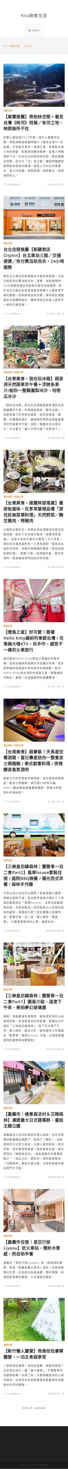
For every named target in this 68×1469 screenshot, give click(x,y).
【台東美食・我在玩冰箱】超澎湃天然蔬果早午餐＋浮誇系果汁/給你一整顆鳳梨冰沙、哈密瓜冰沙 (33, 387)
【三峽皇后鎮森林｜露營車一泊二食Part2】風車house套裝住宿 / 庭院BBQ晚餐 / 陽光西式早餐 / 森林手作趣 (33, 875)
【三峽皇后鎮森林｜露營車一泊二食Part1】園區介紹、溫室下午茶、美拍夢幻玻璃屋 (33, 1001)
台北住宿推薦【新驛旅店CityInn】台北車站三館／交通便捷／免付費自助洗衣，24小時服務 (33, 258)
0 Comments (13, 184)
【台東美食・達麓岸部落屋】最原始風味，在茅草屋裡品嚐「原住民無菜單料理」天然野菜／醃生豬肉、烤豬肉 (33, 511)
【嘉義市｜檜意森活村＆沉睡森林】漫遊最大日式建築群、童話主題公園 (33, 1120)
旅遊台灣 (7, 110)
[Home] (4, 46)
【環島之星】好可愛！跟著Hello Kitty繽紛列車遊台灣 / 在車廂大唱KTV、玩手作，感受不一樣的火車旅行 (33, 641)
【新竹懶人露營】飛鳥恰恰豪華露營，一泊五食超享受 (33, 1354)
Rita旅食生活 (34, 15)
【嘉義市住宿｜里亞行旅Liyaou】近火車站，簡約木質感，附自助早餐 (32, 1248)
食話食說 (7, 372)
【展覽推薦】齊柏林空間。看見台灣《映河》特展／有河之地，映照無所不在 (33, 122)
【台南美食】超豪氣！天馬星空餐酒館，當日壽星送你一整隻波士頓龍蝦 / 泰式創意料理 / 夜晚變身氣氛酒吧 (33, 760)
